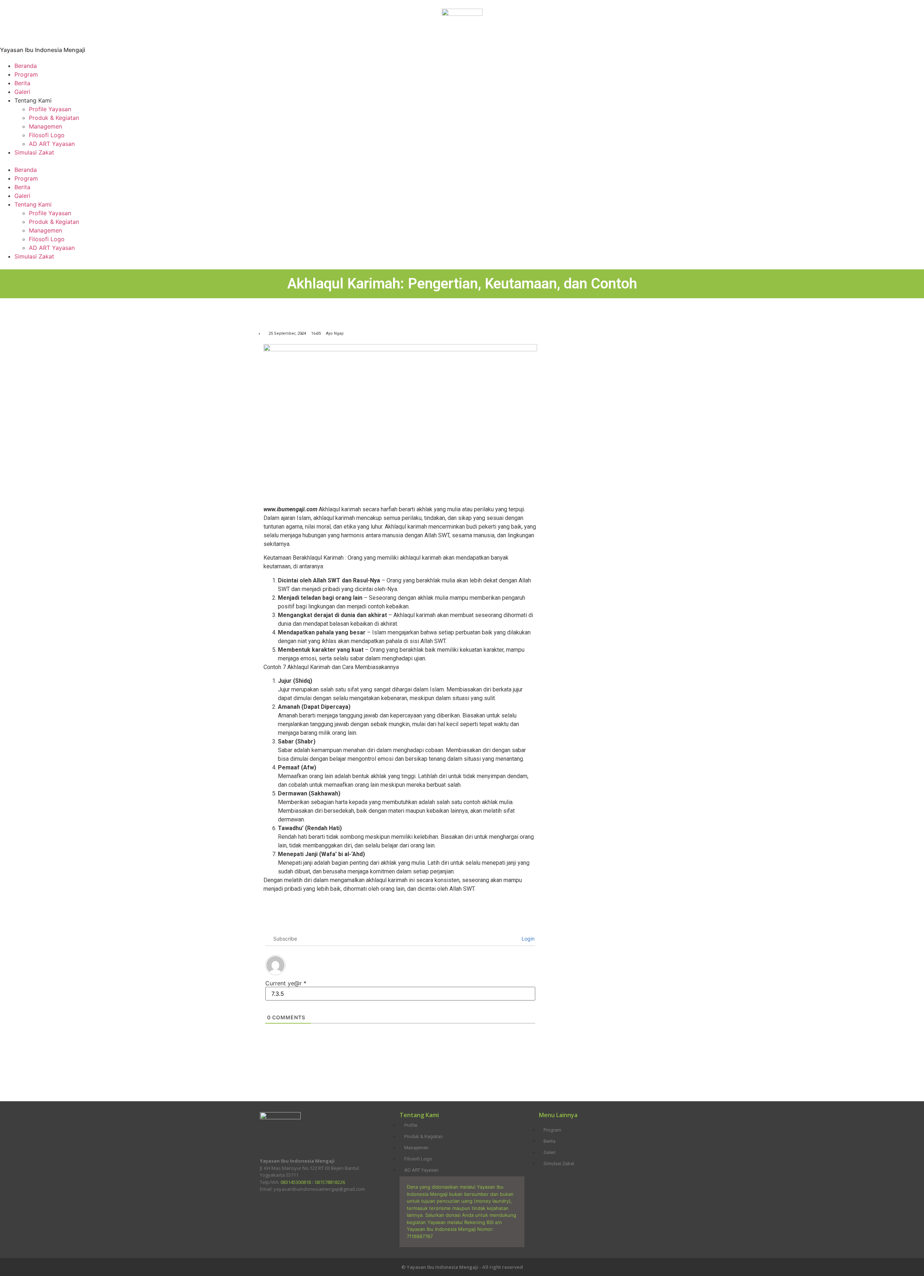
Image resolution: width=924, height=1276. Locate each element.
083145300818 (295, 1182)
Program (26, 74)
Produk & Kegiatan (54, 117)
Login (527, 939)
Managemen (45, 126)
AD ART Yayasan (52, 143)
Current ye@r (285, 983)
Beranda (25, 65)
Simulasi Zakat (34, 152)
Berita (22, 83)
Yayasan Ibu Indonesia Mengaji (42, 49)
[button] (462, 161)
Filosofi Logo (47, 135)
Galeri (22, 91)
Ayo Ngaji (335, 333)
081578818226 (330, 1182)
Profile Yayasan (50, 109)
